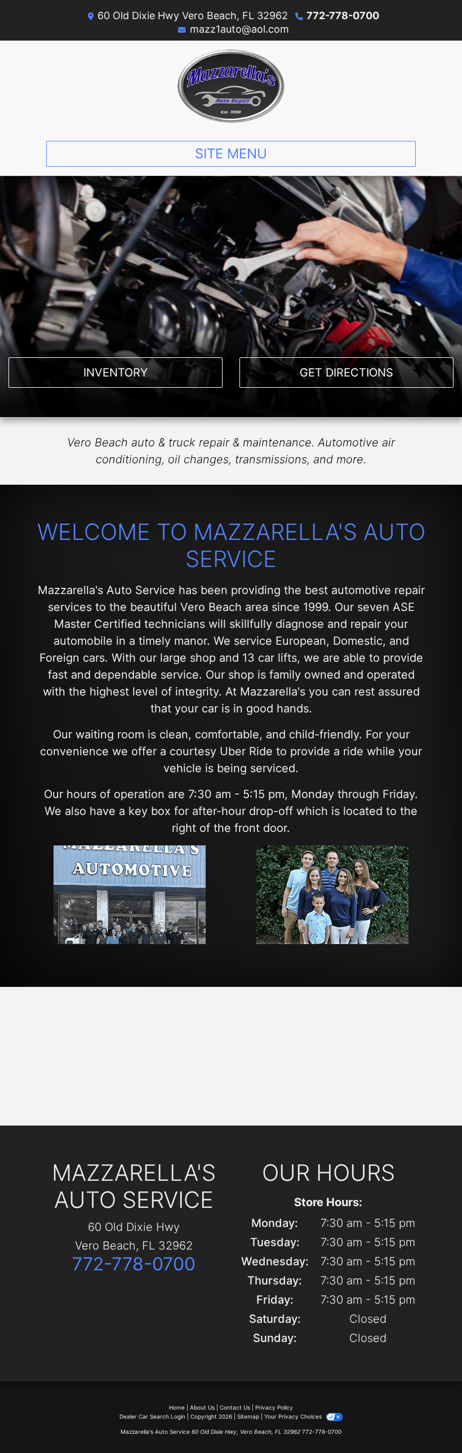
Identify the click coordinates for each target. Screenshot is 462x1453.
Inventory (115, 372)
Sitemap (248, 1416)
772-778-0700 (342, 15)
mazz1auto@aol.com (239, 29)
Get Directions (346, 372)
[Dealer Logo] (231, 86)
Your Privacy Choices (293, 1416)
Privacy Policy (274, 1407)
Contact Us (235, 1407)
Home (177, 1407)
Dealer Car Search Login (152, 1416)
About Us (202, 1407)
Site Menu (231, 153)
